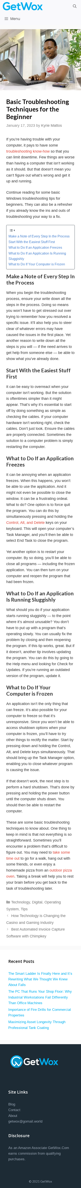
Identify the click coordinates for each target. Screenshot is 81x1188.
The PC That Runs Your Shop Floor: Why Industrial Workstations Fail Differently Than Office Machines (40, 997)
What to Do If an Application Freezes (35, 247)
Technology (20, 902)
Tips (24, 909)
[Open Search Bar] (74, 6)
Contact (14, 1110)
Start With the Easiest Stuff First (32, 242)
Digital (37, 902)
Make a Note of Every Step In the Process (39, 236)
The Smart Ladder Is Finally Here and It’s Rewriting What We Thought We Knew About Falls (40, 979)
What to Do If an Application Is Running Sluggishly (37, 256)
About (12, 1116)
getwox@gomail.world (25, 1121)
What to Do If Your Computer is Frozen (37, 264)
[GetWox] (23, 6)
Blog (11, 1104)
